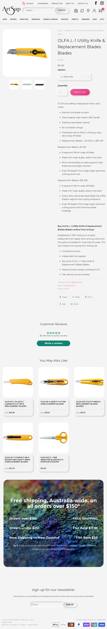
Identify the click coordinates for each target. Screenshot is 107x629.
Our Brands (43, 3)
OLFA (60, 60)
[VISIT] (88, 11)
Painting (24, 19)
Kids (95, 19)
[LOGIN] (94, 11)
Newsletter (57, 3)
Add (63, 304)
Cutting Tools (69, 285)
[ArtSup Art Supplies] (11, 14)
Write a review (53, 343)
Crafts (75, 19)
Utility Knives (76, 282)
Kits (102, 19)
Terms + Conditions (29, 625)
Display (64, 19)
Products (67, 31)
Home (60, 31)
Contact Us (82, 3)
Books (13, 19)
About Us (70, 3)
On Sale (29, 3)
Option (61, 69)
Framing (85, 19)
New (5, 19)
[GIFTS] (76, 11)
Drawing (36, 19)
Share (77, 297)
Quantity (62, 85)
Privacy (14, 625)
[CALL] (82, 11)
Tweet (64, 297)
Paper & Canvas (50, 19)
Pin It (90, 297)
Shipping (5, 625)
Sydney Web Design (85, 620)
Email (75, 304)
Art (68, 282)
